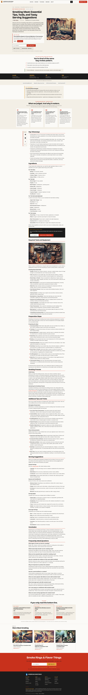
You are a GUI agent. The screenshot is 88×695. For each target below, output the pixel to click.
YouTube (56, 678)
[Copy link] (25, 144)
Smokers (48, 1)
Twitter (56, 681)
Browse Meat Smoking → (27, 48)
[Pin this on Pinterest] (25, 134)
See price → (20, 41)
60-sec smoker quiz (52, 667)
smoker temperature (33, 390)
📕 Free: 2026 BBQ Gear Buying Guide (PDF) (39, 667)
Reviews (36, 1)
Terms (40, 693)
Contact (46, 684)
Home (13, 7)
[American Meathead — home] (2, 2)
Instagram (56, 679)
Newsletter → (83, 1)
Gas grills (36, 684)
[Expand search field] (71, 2)
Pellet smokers (38, 678)
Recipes (31, 1)
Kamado (36, 683)
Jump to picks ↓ (16, 48)
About (52, 1)
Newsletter (56, 683)
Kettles (36, 681)
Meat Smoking (17, 7)
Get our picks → (31, 45)
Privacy (37, 693)
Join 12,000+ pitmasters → (46, 235)
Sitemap (42, 693)
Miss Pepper (16, 20)
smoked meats (35, 466)
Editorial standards (48, 682)
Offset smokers (38, 679)
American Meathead (8, 1)
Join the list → (51, 664)
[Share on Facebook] (25, 138)
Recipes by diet (28, 683)
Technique (42, 1)
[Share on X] (25, 141)
